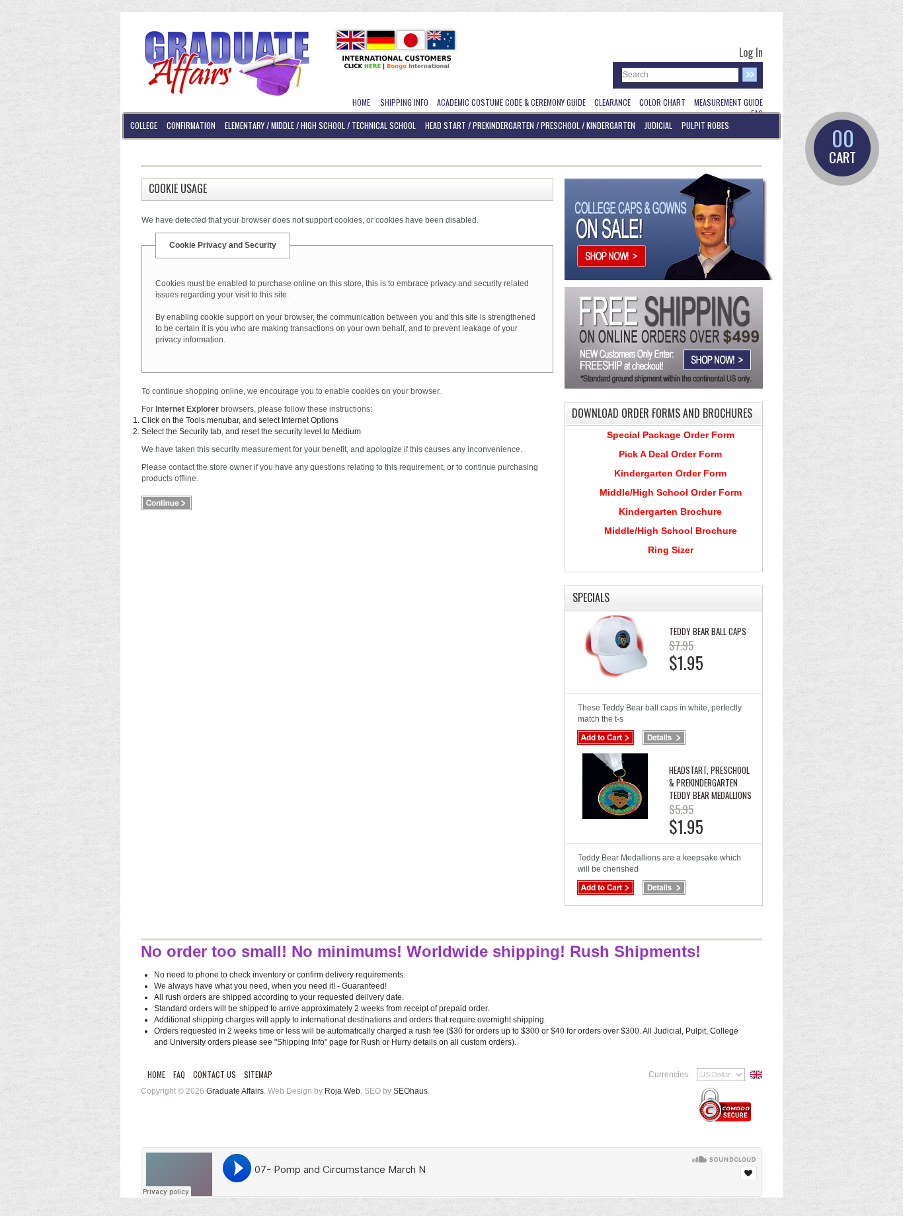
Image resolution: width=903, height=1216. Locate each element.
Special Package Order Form (670, 435)
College (143, 125)
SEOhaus (410, 1091)
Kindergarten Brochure (670, 511)
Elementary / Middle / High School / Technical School (320, 125)
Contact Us (214, 1074)
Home (156, 1074)
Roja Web (342, 1091)
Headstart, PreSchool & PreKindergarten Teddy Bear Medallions (710, 782)
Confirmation (191, 125)
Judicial (658, 125)
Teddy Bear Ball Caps (707, 631)
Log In (751, 52)
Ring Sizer (670, 550)
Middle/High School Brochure (670, 530)
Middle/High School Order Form (671, 492)
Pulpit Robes (705, 125)
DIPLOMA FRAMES (156, 151)
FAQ (179, 1074)
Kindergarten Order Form (670, 473)
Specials (590, 597)
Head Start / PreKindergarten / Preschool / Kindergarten (530, 125)
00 (842, 147)
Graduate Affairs (235, 1091)
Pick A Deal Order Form (670, 454)
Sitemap (258, 1074)
